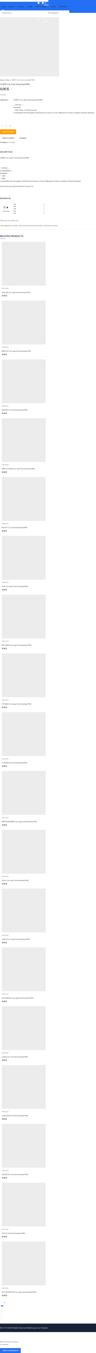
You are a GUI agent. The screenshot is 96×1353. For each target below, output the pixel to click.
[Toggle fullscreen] (11, 1334)
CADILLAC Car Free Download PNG (15, 1057)
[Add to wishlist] (44, 244)
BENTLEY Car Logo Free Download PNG (16, 351)
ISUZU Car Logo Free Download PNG (15, 880)
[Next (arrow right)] (15, 1337)
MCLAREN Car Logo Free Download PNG (17, 645)
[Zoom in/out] (7, 1334)
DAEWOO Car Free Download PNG (15, 410)
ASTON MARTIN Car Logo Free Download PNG (19, 1292)
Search (66, 12)
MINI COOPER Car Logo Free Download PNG (18, 469)
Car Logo (11, 142)
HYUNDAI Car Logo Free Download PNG (16, 704)
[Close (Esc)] (20, 1334)
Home (2, 80)
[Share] (16, 1334)
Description (6, 152)
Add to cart (8, 132)
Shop (7, 80)
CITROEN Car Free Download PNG (14, 763)
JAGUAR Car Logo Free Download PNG (16, 292)
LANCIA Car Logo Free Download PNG (16, 939)
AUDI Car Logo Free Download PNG (15, 586)
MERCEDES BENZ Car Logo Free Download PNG (19, 822)
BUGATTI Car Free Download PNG (14, 527)
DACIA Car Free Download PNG (13, 1233)
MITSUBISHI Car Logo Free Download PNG (17, 998)
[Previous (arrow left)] (8, 1337)
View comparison (10, 1350)
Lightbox (91, 73)
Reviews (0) (5, 198)
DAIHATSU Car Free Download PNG (15, 1174)
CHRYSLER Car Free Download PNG (15, 1116)
